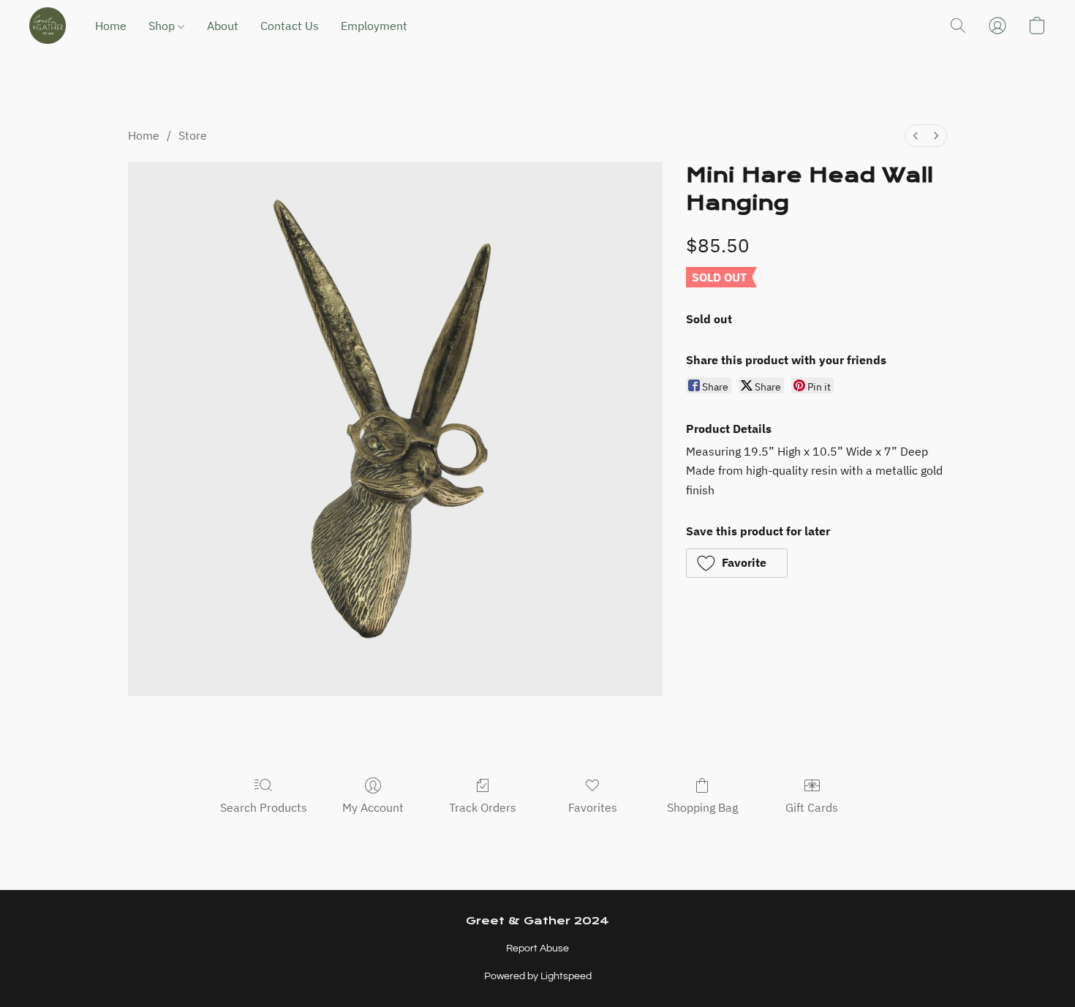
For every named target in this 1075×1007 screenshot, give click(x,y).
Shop (163, 25)
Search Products (263, 807)
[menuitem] (915, 135)
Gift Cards (811, 807)
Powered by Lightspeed (538, 976)
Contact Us (289, 25)
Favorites (592, 807)
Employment (374, 25)
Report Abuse (537, 948)
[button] (47, 25)
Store (192, 135)
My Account (373, 807)
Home (111, 25)
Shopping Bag (702, 807)
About (222, 25)
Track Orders (482, 807)
